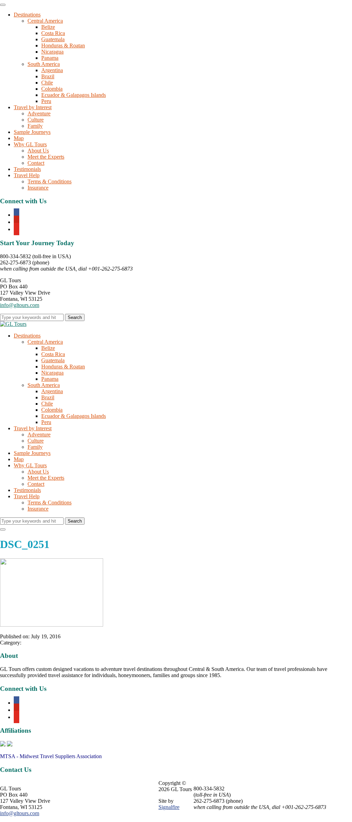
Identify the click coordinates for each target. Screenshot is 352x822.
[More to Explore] (13, 324)
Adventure (39, 113)
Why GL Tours (30, 144)
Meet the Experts (46, 157)
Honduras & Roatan (63, 45)
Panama (49, 58)
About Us (38, 150)
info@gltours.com (19, 305)
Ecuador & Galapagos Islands (73, 95)
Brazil (47, 76)
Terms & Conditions (50, 181)
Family (35, 126)
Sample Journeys (32, 132)
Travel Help (27, 175)
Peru (46, 101)
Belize (48, 27)
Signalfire (168, 807)
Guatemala (53, 39)
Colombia (52, 89)
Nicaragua (52, 52)
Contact (36, 163)
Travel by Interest (33, 107)
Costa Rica (53, 33)
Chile (47, 82)
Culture (36, 120)
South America (44, 64)
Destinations (27, 15)
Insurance (38, 188)
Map (19, 138)
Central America (45, 21)
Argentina (52, 70)
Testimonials (27, 169)
